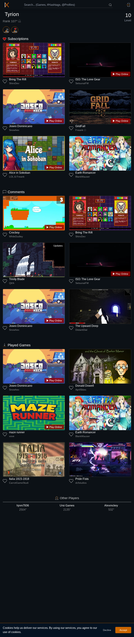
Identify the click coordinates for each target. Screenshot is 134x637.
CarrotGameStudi (18, 482)
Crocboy (14, 232)
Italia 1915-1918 (19, 478)
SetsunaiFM (82, 83)
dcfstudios (81, 482)
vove (11, 436)
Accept (123, 630)
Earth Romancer (85, 172)
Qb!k (11, 283)
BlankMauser (82, 176)
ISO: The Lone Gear (87, 79)
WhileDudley (16, 236)
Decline (107, 630)
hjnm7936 (23, 507)
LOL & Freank (16, 176)
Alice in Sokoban (19, 172)
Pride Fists (82, 478)
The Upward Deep (86, 325)
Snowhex (14, 130)
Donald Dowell (84, 385)
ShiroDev (14, 83)
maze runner (17, 432)
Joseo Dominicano (20, 126)
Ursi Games (67, 507)
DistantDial (81, 329)
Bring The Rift (17, 79)
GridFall (80, 126)
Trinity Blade (17, 279)
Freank (79, 130)
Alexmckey (111, 507)
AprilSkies (80, 389)
